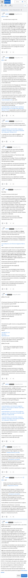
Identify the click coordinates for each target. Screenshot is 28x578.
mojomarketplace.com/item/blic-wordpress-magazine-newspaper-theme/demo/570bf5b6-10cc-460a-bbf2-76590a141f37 (12, 130)
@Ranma (3, 16)
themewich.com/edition (14, 459)
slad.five (7, 14)
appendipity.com (5, 335)
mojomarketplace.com (6, 99)
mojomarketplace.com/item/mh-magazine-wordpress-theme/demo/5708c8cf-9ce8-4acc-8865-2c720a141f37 (12, 408)
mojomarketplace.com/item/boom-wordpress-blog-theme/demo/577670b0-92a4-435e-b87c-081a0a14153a (12, 108)
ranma (6, 189)
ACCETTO (24, 575)
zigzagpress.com (5, 332)
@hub (2, 60)
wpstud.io (3, 334)
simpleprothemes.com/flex (13, 452)
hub (6, 147)
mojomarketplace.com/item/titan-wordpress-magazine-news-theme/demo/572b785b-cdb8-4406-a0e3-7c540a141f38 (12, 413)
